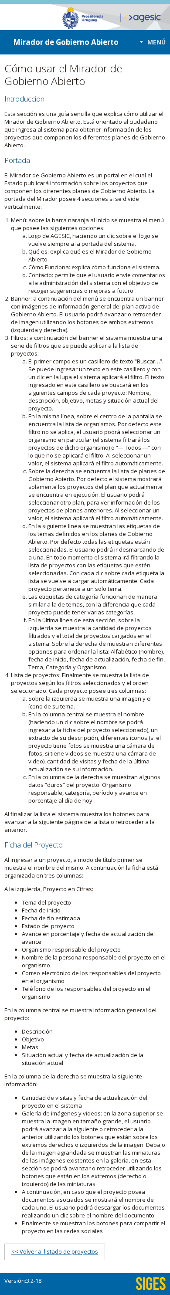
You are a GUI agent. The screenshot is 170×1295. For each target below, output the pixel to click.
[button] (150, 42)
